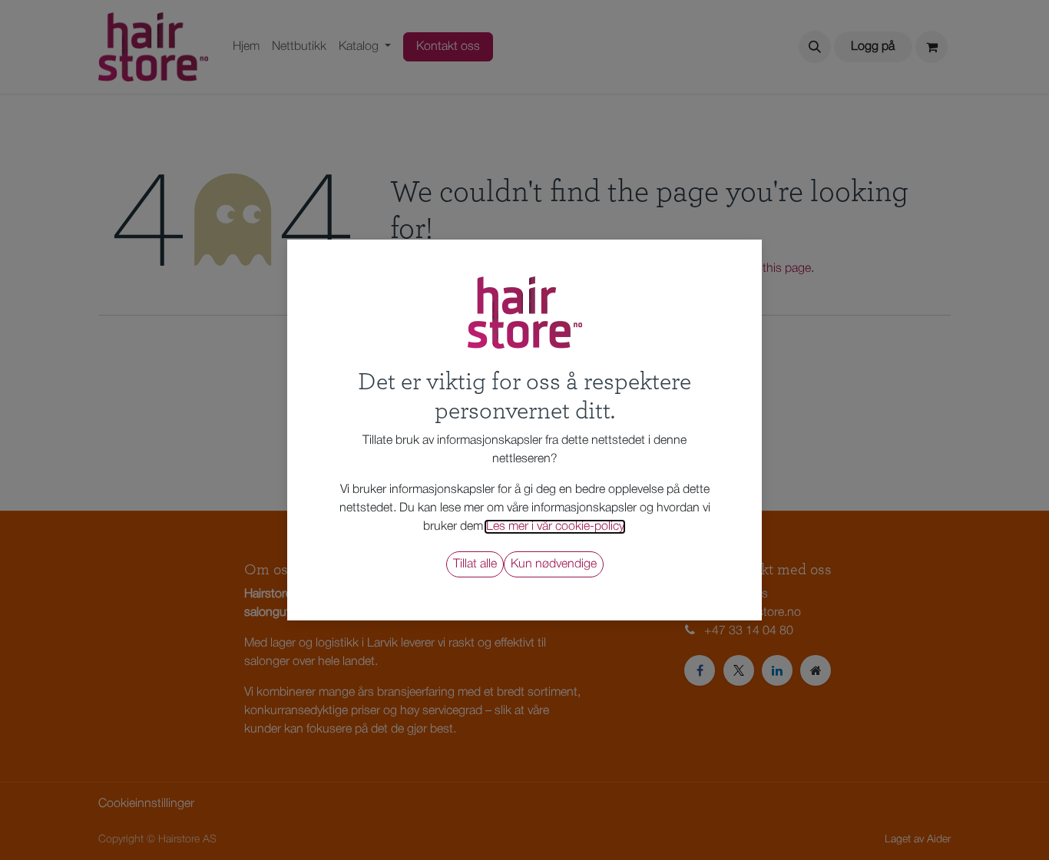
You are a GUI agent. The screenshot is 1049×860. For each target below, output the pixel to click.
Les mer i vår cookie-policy (555, 526)
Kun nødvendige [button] (554, 564)
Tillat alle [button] (475, 564)
